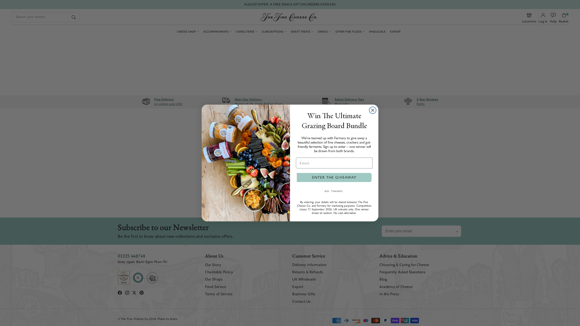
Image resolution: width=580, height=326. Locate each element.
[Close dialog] (372, 110)
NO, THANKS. (334, 191)
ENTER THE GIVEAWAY (334, 177)
